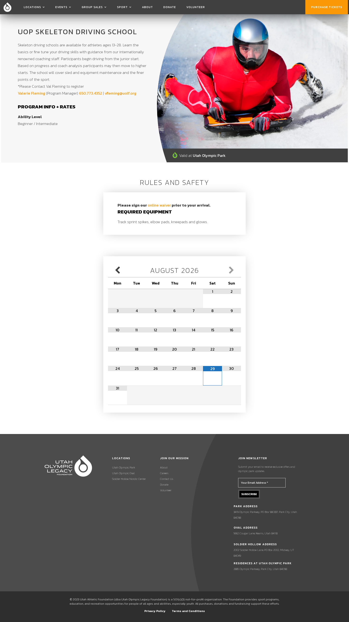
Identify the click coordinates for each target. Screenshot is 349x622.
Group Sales (92, 7)
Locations (32, 7)
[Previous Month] (117, 270)
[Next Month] (231, 270)
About (147, 7)
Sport (122, 7)
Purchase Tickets (326, 7)
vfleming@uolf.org (120, 93)
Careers (164, 473)
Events (61, 7)
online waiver (159, 205)
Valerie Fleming (31, 93)
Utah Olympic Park (123, 467)
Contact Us (166, 479)
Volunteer (195, 7)
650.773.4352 (90, 93)
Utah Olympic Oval (123, 473)
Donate (169, 7)
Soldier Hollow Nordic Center (129, 479)
